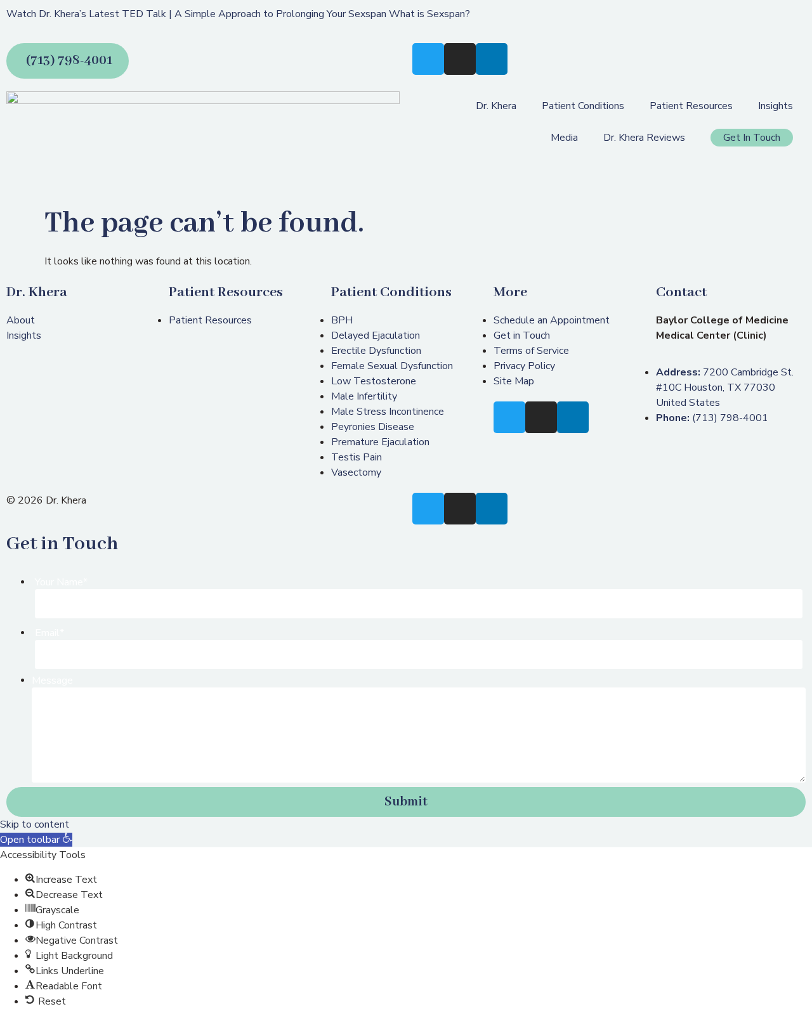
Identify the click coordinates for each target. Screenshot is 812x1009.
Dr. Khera (496, 106)
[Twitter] (428, 59)
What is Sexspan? (429, 14)
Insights (775, 106)
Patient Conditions (583, 106)
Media (564, 138)
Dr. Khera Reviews (644, 138)
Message (52, 680)
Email (49, 633)
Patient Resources (691, 106)
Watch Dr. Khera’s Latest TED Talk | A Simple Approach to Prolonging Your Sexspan (196, 14)
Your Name (61, 582)
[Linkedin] (492, 59)
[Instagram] (460, 59)
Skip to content (34, 824)
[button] (36, 840)
